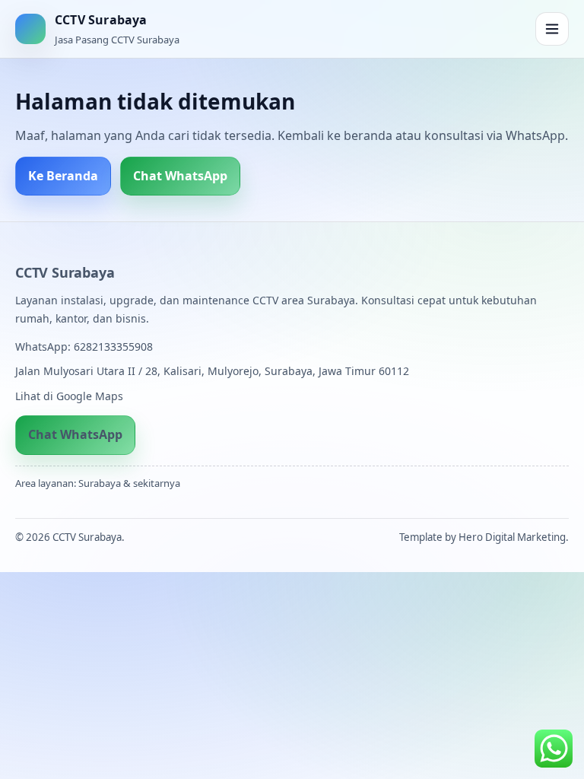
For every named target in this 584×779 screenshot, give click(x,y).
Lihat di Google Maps (69, 396)
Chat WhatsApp (180, 175)
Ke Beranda (63, 175)
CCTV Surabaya (64, 272)
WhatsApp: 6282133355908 (84, 346)
